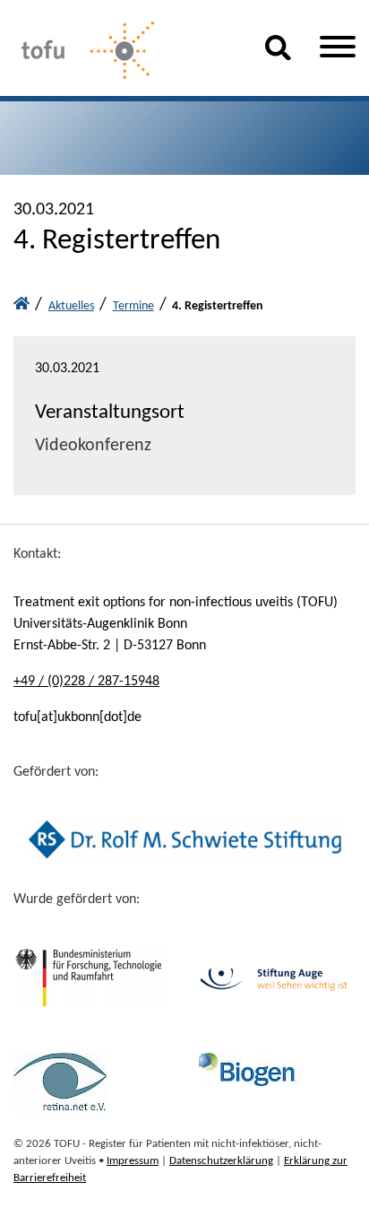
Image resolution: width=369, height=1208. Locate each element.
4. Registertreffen (217, 306)
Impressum (133, 1161)
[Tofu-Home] (124, 52)
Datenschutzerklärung (221, 1161)
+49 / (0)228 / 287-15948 (86, 681)
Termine (133, 306)
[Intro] (21, 306)
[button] (278, 55)
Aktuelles (71, 306)
